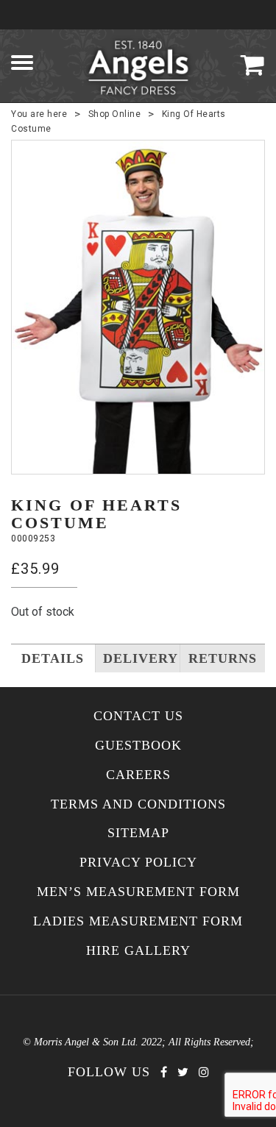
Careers (138, 775)
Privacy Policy (138, 863)
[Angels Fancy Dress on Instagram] (204, 1072)
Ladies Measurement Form (138, 921)
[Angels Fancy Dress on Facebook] (163, 1072)
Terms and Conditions (138, 804)
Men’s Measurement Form (138, 892)
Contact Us (138, 716)
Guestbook (138, 746)
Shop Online (114, 114)
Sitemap (138, 833)
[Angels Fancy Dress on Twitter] (182, 1072)
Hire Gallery (138, 951)
